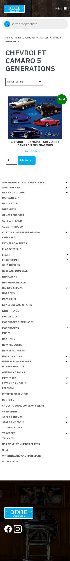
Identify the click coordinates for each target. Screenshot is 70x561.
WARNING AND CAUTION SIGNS (21, 455)
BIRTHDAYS (9, 209)
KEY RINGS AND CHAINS (17, 305)
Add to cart (27, 160)
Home (8, 37)
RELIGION (8, 388)
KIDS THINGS (10, 310)
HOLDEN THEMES (12, 288)
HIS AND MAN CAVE (14, 282)
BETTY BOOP (10, 203)
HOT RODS (8, 293)
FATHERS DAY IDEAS (14, 243)
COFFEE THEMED (12, 220)
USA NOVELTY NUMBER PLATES (21, 444)
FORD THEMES (10, 260)
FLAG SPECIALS (12, 249)
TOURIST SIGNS (12, 427)
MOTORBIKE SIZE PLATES (18, 322)
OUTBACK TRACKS (13, 372)
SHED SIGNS (9, 411)
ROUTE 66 (8, 400)
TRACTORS (8, 433)
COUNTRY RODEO (12, 226)
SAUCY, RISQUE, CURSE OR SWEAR (23, 405)
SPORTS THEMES (12, 417)
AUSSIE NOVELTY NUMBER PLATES (23, 182)
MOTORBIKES (10, 328)
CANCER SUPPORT (13, 215)
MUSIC (6, 333)
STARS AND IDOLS (13, 422)
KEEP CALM (9, 299)
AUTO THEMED (11, 187)
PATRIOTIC (9, 378)
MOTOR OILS (10, 316)
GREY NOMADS (11, 265)
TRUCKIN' (8, 438)
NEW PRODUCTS (12, 344)
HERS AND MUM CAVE (15, 271)
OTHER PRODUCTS (13, 366)
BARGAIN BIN (10, 197)
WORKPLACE (10, 461)
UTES (5, 449)
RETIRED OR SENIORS (15, 394)
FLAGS (6, 255)
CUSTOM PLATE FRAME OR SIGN (21, 232)
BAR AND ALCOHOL (13, 192)
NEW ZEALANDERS (13, 350)
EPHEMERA (8, 237)
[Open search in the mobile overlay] (35, 24)
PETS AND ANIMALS (14, 383)
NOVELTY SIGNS (12, 356)
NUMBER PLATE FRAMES (16, 361)
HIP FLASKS (9, 276)
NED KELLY (8, 339)
